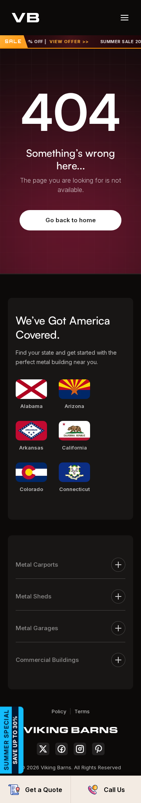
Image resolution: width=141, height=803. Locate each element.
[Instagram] (80, 749)
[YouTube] (98, 749)
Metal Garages (37, 628)
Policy (59, 711)
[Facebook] (61, 749)
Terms (82, 711)
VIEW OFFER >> (65, 41)
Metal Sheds (33, 596)
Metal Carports (37, 564)
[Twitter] (43, 749)
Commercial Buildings (47, 659)
